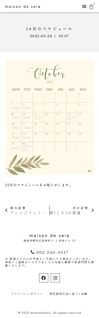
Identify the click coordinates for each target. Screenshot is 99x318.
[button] (84, 6)
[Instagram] (55, 277)
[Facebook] (43, 277)
